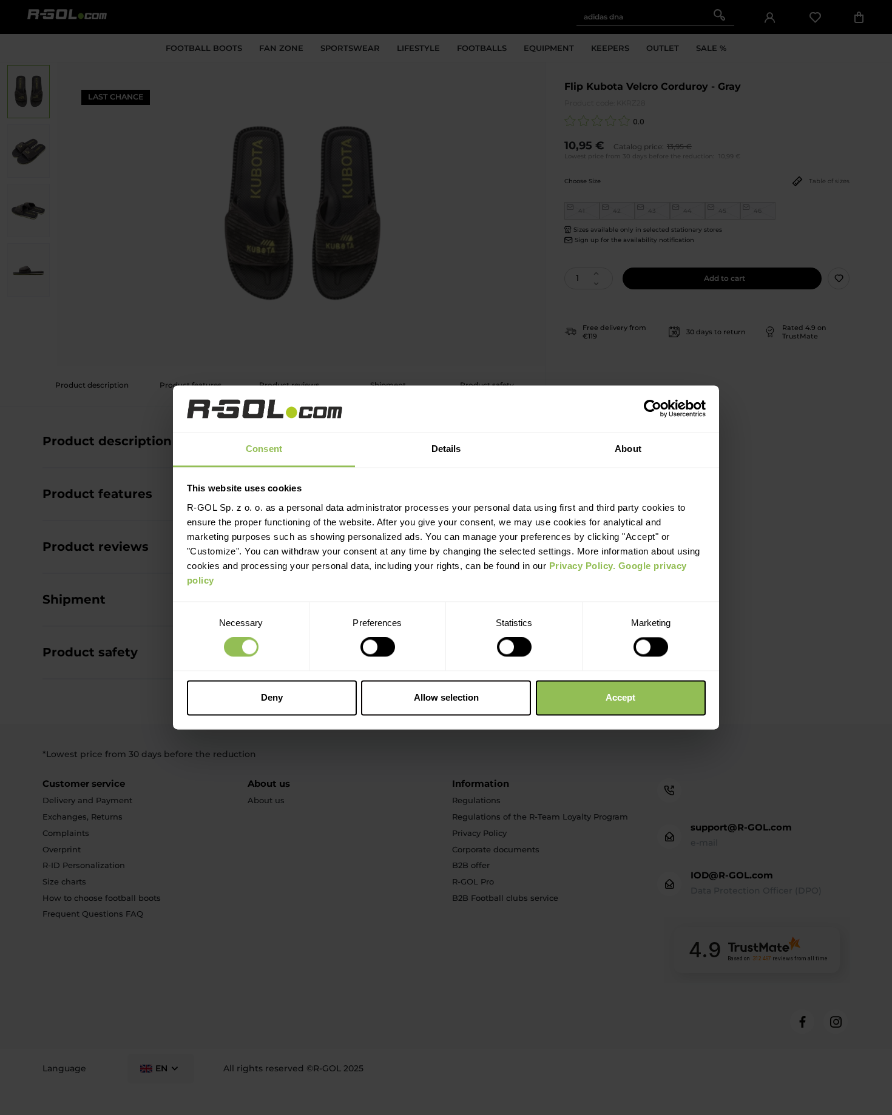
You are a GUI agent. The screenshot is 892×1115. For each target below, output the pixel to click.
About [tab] (628, 448)
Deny (272, 697)
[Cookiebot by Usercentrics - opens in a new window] (653, 409)
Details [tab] (446, 448)
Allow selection (446, 697)
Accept (620, 697)
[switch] (377, 647)
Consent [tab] (264, 448)
